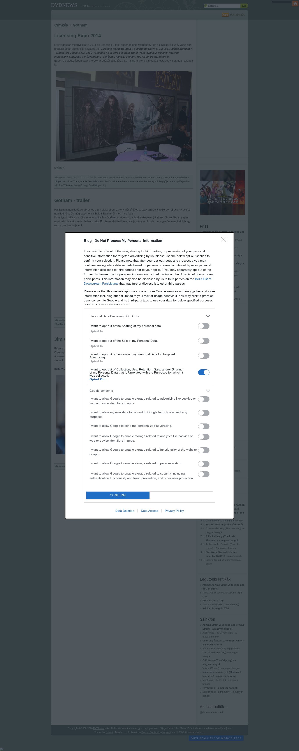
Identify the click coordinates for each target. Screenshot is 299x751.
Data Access (149, 510)
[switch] (203, 326)
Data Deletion (124, 510)
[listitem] (149, 316)
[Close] (225, 241)
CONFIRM (118, 495)
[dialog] (149, 375)
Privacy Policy (174, 510)
